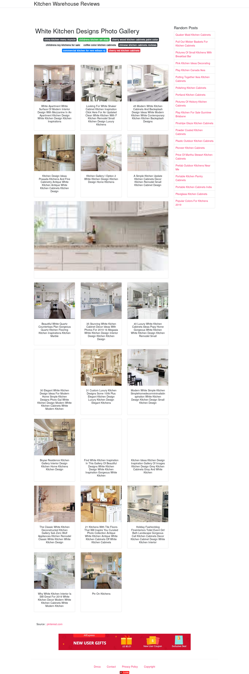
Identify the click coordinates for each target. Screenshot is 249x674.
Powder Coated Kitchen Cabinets (189, 132)
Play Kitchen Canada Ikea (190, 70)
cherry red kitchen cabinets (124, 50)
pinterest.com (55, 624)
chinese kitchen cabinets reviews (137, 45)
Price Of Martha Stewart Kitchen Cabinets (194, 156)
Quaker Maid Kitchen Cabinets (193, 34)
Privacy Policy (130, 666)
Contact (111, 666)
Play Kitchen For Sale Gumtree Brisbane (193, 114)
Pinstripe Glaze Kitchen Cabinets (194, 123)
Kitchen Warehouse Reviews (67, 3)
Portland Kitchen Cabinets (190, 94)
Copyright (149, 666)
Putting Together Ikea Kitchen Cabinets (193, 79)
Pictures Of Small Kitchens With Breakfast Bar (194, 54)
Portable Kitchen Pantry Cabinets (189, 178)
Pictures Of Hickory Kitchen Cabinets (191, 103)
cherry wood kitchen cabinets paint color (135, 39)
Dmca (97, 666)
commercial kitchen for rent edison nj (84, 50)
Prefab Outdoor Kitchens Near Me (193, 167)
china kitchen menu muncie (60, 39)
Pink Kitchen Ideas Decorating (193, 63)
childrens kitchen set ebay (94, 39)
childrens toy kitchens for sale (63, 45)
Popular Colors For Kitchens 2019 (192, 202)
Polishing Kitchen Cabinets (191, 88)
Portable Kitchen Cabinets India (194, 187)
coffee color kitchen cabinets (99, 45)
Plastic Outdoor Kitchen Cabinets (194, 141)
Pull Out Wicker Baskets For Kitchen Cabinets (192, 43)
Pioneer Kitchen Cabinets (190, 148)
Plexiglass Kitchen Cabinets (191, 194)
